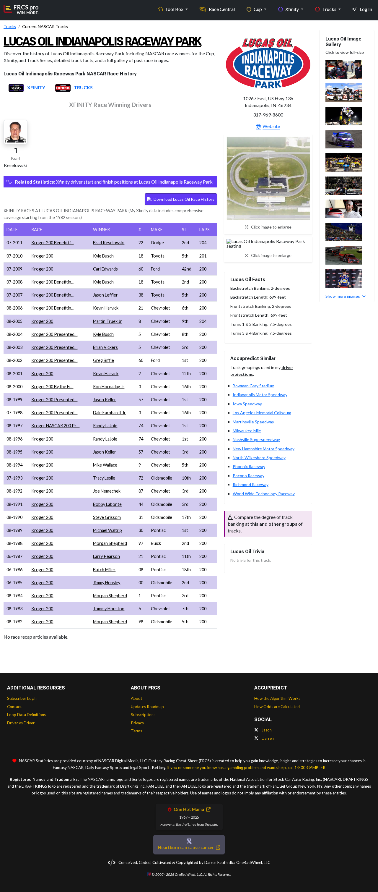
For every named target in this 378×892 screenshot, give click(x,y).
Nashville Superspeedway (256, 439)
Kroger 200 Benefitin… (52, 281)
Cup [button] (258, 9)
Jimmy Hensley (106, 582)
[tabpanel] (110, 370)
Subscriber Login (22, 698)
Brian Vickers (105, 347)
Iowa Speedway (247, 403)
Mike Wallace (105, 464)
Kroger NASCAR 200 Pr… (55, 425)
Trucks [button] (329, 9)
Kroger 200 (42, 255)
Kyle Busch (103, 255)
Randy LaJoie (105, 425)
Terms (136, 731)
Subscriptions (143, 714)
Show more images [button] (343, 296)
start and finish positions (108, 181)
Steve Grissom (107, 517)
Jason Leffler (105, 294)
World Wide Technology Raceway (264, 493)
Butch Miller (104, 569)
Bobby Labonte (107, 504)
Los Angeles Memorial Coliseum (262, 412)
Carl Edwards (105, 268)
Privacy (137, 723)
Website (271, 126)
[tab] (27, 87)
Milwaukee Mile (247, 430)
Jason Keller (104, 399)
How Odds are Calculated (277, 706)
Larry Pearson (106, 556)
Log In (366, 9)
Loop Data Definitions (26, 714)
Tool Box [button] (174, 9)
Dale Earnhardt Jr (109, 412)
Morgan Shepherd (110, 543)
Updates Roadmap (147, 706)
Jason (266, 730)
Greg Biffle (103, 360)
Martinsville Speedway (253, 421)
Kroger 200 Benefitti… (52, 242)
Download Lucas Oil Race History (183, 199)
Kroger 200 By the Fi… (52, 386)
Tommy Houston (108, 608)
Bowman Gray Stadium (253, 385)
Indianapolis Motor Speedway (260, 394)
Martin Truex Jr (107, 321)
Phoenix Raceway (249, 466)
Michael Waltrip (107, 530)
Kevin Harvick (105, 307)
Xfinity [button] (292, 9)
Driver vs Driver (21, 723)
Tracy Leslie (104, 477)
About (136, 698)
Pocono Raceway (248, 475)
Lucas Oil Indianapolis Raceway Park (102, 41)
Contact (14, 706)
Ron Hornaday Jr (108, 386)
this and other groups (273, 524)
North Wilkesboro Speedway (259, 457)
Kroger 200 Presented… (54, 334)
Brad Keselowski (108, 242)
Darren (267, 738)
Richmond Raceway (250, 484)
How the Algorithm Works (277, 698)
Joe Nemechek (106, 490)
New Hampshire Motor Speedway (263, 448)
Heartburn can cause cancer (186, 847)
